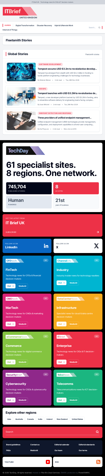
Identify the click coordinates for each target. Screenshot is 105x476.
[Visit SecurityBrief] (20, 375)
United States (77, 419)
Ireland (49, 419)
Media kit (22, 286)
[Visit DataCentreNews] (71, 299)
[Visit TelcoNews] (71, 375)
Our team (58, 450)
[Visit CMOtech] (20, 299)
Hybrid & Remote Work (64, 25)
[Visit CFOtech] (20, 261)
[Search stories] (97, 432)
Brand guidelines (13, 444)
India (40, 419)
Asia (9, 419)
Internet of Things (10, 30)
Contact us (35, 444)
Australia (19, 419)
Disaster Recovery (44, 25)
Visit (9, 286)
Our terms (83, 450)
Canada (30, 419)
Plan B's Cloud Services (50, 473)
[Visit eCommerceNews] (20, 337)
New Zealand (62, 419)
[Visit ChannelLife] (71, 261)
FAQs (8, 450)
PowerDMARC (84, 473)
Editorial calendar (62, 444)
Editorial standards (87, 444)
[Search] (99, 27)
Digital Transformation (25, 25)
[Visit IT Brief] (71, 337)
